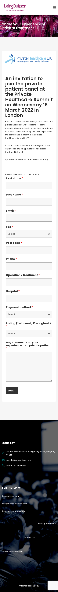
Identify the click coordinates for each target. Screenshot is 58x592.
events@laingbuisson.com (19, 460)
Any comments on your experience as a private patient (28, 345)
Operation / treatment (23, 275)
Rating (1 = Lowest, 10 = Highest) (28, 325)
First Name (14, 178)
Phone (11, 258)
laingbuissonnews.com (13, 511)
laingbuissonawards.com (14, 503)
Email (11, 210)
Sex (9, 226)
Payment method (19, 307)
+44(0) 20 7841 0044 (16, 465)
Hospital (13, 291)
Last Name (14, 194)
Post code (14, 242)
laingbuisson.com (10, 496)
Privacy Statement (47, 523)
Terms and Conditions (12, 551)
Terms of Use (29, 537)
